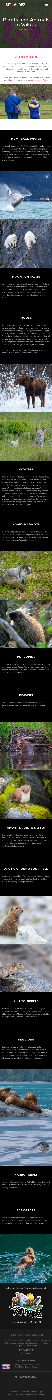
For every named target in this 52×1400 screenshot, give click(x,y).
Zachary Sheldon (31, 1367)
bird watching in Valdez (39, 80)
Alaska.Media (38, 1394)
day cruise (38, 157)
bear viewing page (36, 77)
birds (10, 80)
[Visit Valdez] (13, 4)
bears (15, 77)
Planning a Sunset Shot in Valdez (26, 1365)
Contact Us (26, 1353)
